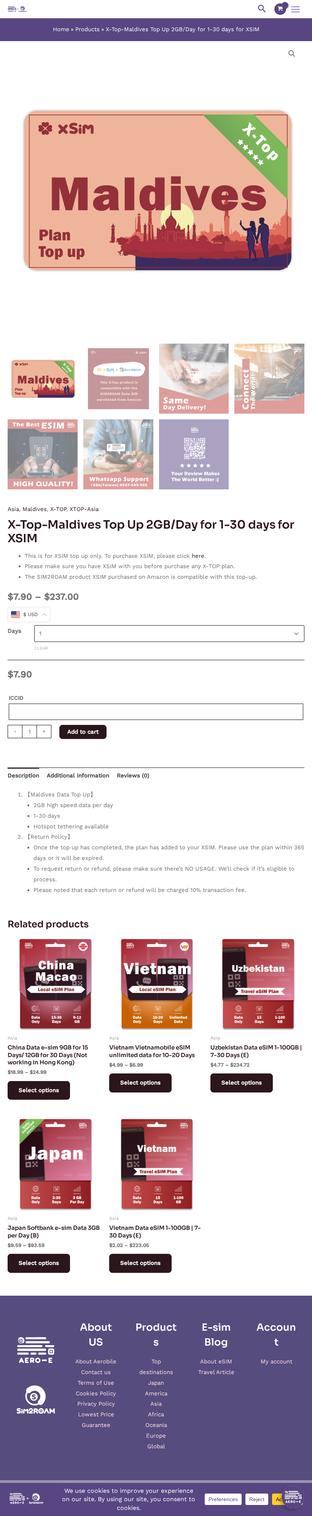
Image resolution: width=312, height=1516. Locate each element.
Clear (41, 648)
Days (14, 630)
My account (276, 1361)
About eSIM (216, 1361)
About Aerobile (95, 1361)
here (198, 556)
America (156, 1393)
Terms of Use (96, 1382)
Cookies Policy (96, 1393)
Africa (156, 1414)
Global (156, 1446)
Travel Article (216, 1372)
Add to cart (83, 731)
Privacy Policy (96, 1403)
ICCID (16, 698)
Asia (13, 509)
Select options (39, 1090)
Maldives (34, 509)
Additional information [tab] (78, 775)
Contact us (96, 1372)
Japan (156, 1382)
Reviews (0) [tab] (133, 775)
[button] (292, 54)
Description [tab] (23, 775)
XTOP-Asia (84, 509)
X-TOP (58, 509)
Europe (156, 1435)
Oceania (156, 1425)
